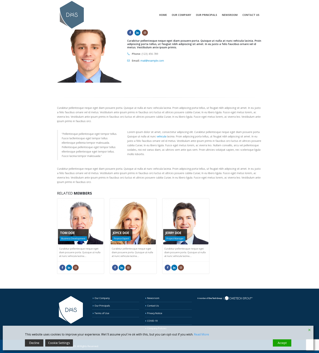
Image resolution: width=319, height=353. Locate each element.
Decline (34, 343)
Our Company (181, 15)
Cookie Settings (59, 343)
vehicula (161, 136)
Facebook (130, 33)
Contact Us (250, 15)
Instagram (145, 33)
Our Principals (206, 15)
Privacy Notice (154, 313)
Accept (282, 343)
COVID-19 (152, 320)
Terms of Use (102, 313)
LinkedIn (137, 33)
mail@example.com (152, 60)
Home (163, 15)
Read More (201, 334)
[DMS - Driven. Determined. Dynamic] (72, 15)
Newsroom (230, 15)
